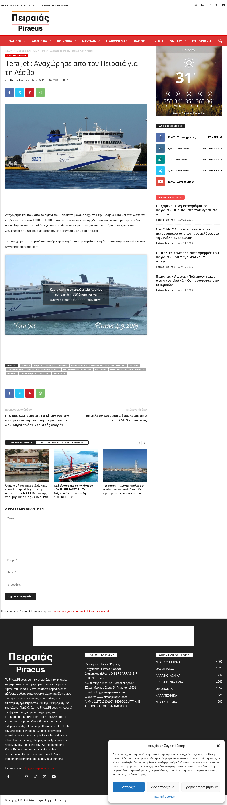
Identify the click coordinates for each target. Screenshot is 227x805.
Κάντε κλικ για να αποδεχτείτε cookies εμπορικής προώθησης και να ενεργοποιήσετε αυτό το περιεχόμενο (76, 294)
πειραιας (12, 373)
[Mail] (202, 5)
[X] (216, 5)
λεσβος (134, 365)
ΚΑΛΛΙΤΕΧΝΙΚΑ (166, 695)
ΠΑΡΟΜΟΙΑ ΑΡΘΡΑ (20, 442)
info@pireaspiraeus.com (38, 768)
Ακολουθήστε (212, 148)
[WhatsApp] (40, 92)
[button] (218, 746)
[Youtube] (223, 5)
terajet (63, 365)
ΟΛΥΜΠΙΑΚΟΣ (165, 669)
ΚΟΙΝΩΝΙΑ (64, 41)
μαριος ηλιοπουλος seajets (43, 369)
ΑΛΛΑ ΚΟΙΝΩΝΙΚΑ (168, 675)
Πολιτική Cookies (164, 796)
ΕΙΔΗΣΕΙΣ (15, 41)
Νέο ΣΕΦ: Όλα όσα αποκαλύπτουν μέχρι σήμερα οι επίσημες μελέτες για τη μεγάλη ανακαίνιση (187, 233)
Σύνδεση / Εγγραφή (55, 5)
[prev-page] (139, 442)
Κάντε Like (215, 137)
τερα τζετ (59, 373)
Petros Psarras (19, 80)
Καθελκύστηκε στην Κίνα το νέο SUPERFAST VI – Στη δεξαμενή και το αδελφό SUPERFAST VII (73, 491)
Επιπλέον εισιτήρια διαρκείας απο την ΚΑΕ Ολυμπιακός (116, 417)
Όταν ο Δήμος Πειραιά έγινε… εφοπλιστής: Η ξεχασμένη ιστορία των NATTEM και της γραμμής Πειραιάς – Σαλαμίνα (26, 491)
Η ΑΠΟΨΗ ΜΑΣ (116, 41)
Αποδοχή (128, 787)
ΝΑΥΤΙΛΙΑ (89, 41)
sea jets (25, 365)
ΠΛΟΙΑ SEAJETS (28, 373)
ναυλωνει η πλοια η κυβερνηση (127, 369)
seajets (38, 365)
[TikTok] (209, 5)
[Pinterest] (29, 92)
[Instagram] (196, 5)
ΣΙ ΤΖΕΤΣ (45, 373)
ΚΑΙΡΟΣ (139, 41)
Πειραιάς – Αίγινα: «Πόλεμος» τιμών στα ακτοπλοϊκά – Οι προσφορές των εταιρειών (124, 489)
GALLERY (176, 41)
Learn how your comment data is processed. (81, 611)
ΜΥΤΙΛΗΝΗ (100, 369)
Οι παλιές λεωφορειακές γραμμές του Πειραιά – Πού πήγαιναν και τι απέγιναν (187, 256)
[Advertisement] (146, 21)
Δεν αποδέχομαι (163, 787)
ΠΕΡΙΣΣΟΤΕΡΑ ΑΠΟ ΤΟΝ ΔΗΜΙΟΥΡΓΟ (62, 442)
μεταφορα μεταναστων (77, 369)
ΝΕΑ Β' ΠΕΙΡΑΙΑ (166, 702)
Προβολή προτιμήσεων (201, 787)
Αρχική (8, 50)
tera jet (50, 365)
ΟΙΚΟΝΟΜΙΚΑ (165, 689)
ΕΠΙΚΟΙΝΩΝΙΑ (201, 41)
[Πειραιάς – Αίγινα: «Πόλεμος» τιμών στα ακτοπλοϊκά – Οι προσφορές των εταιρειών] (125, 465)
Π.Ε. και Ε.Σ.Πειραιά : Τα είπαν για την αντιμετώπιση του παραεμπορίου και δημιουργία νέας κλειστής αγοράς (38, 420)
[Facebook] (189, 5)
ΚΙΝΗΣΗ (157, 41)
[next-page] (145, 442)
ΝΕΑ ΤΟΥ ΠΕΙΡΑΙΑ (168, 662)
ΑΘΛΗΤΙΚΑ (39, 41)
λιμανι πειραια (15, 369)
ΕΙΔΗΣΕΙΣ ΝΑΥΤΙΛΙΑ (27, 50)
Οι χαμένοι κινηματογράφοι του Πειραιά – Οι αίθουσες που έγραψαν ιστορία (186, 209)
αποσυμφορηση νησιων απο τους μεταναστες (98, 365)
